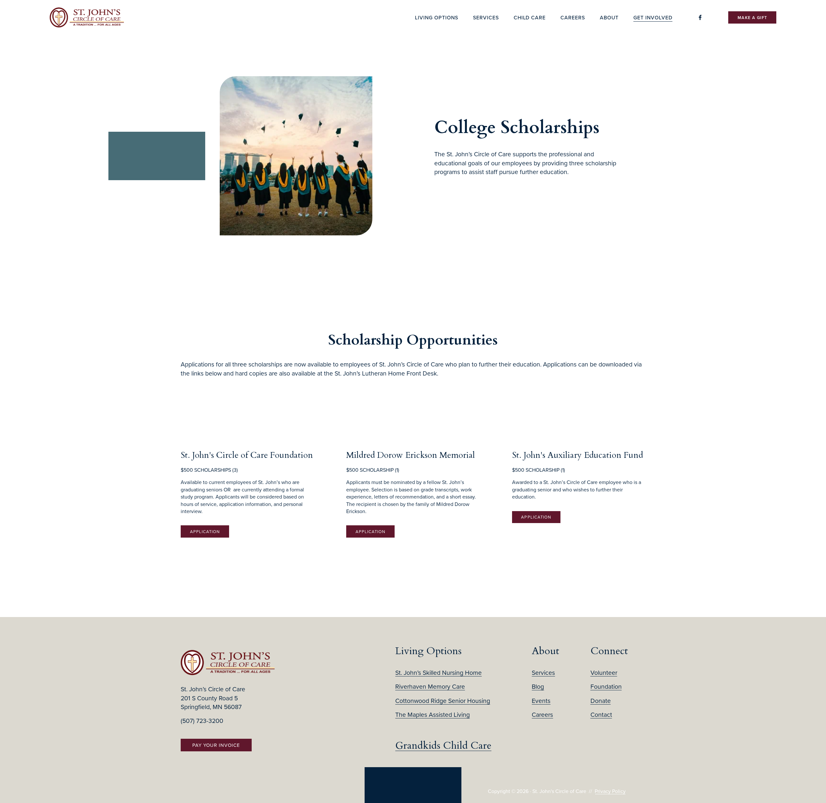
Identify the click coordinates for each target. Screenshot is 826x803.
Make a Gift (752, 18)
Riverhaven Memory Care (430, 686)
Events (541, 700)
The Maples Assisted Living (432, 714)
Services (543, 672)
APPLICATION (536, 517)
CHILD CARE (530, 17)
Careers (542, 714)
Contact (601, 714)
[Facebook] (700, 17)
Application (205, 531)
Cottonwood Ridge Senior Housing (442, 700)
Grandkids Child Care (443, 745)
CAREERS (572, 17)
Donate (600, 700)
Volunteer (603, 672)
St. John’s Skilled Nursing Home (438, 672)
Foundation (606, 686)
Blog (538, 686)
